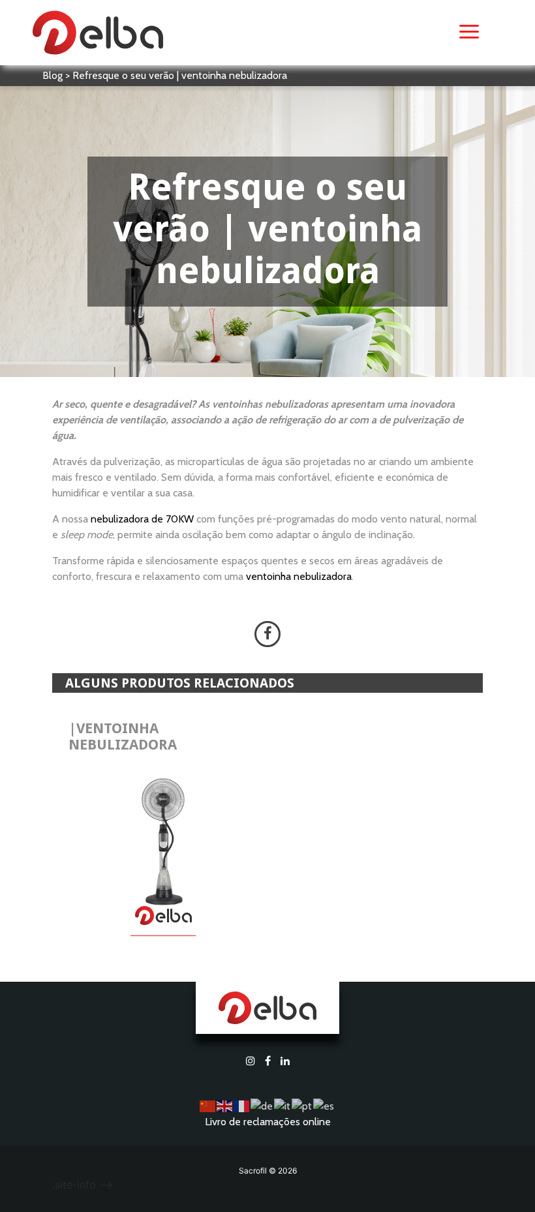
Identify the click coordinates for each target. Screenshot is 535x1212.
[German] (262, 1105)
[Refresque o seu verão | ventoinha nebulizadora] (267, 634)
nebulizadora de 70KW (142, 519)
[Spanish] (324, 1105)
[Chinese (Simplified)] (208, 1105)
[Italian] (283, 1105)
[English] (225, 1105)
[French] (242, 1105)
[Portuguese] (302, 1105)
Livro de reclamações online (268, 1121)
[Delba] (98, 31)
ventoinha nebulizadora (299, 576)
